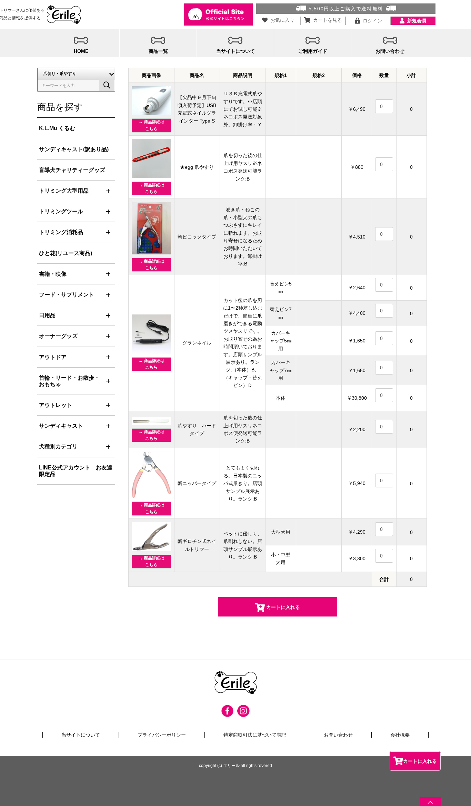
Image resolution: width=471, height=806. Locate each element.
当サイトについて (80, 735)
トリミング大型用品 (64, 191)
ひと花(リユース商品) (65, 253)
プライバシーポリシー (162, 735)
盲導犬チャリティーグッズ (72, 170)
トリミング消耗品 (61, 232)
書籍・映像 (53, 274)
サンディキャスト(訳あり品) (74, 149)
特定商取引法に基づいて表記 (254, 735)
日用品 (47, 315)
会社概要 (400, 735)
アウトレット (55, 405)
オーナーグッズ (58, 336)
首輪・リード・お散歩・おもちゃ (69, 381)
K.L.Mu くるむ (57, 128)
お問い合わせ (338, 735)
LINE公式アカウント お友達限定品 (75, 471)
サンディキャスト (61, 426)
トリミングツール (61, 211)
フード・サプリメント (66, 295)
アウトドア (53, 357)
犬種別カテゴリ (58, 446)
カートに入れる (420, 761)
